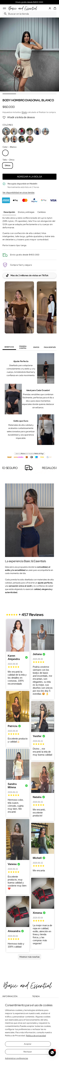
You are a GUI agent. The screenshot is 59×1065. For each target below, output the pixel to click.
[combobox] (29, 13)
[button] (54, 8)
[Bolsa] (54, 8)
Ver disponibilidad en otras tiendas (18, 192)
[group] (9, 212)
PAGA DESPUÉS (50, 347)
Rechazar (27, 1051)
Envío (24, 112)
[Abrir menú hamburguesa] (4, 8)
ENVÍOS (36, 347)
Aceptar (27, 1044)
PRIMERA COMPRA (22, 347)
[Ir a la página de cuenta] (49, 8)
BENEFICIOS (9, 347)
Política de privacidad (36, 1035)
